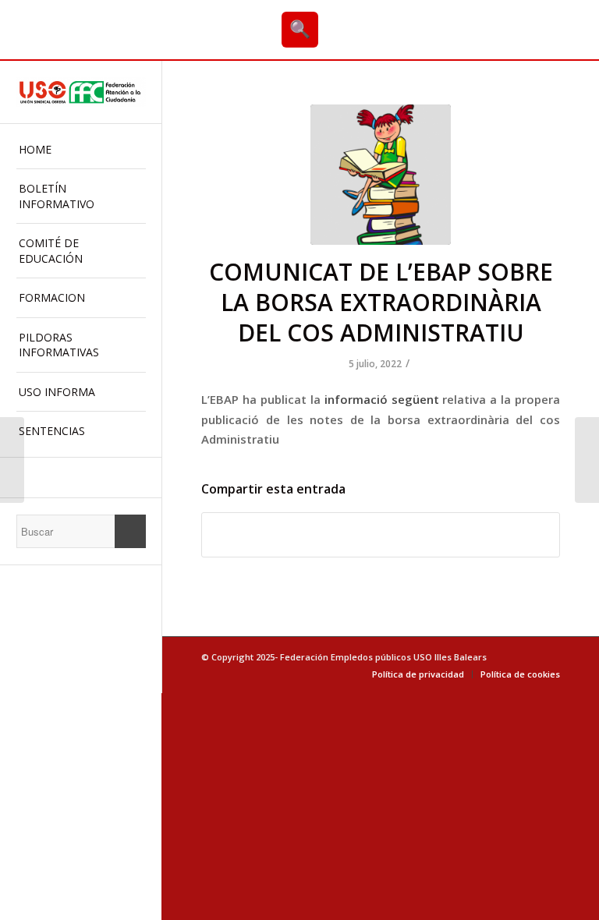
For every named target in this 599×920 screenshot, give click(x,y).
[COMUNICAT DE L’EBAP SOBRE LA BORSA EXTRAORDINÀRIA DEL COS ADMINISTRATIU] (380, 174)
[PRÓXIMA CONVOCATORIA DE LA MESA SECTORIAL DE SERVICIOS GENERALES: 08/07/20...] (12, 460)
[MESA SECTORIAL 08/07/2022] (587, 460)
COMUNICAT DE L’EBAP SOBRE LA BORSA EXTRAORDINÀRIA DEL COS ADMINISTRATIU (381, 302)
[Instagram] (80, 477)
